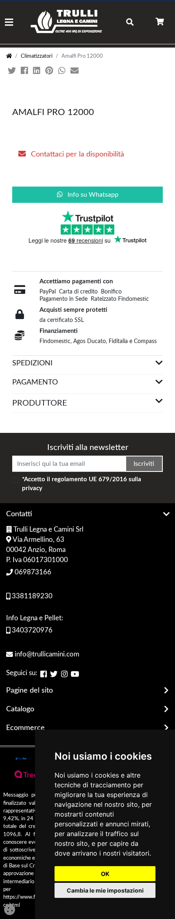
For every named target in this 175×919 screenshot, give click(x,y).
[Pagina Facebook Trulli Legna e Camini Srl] (43, 674)
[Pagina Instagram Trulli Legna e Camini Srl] (64, 674)
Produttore (39, 403)
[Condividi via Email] (75, 71)
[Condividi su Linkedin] (37, 71)
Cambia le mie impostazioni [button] (105, 890)
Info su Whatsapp (92, 194)
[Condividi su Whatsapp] (62, 71)
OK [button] (105, 873)
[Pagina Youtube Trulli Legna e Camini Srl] (75, 674)
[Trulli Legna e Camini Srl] (66, 22)
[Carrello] (159, 22)
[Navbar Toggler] (9, 22)
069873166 (32, 572)
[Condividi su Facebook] (25, 71)
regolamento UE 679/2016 (89, 479)
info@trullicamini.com (46, 654)
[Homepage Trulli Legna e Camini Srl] (9, 56)
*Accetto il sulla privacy (81, 483)
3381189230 (31, 596)
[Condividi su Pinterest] (50, 71)
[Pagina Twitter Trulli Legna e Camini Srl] (54, 674)
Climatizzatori (36, 56)
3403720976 (31, 630)
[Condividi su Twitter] (13, 71)
